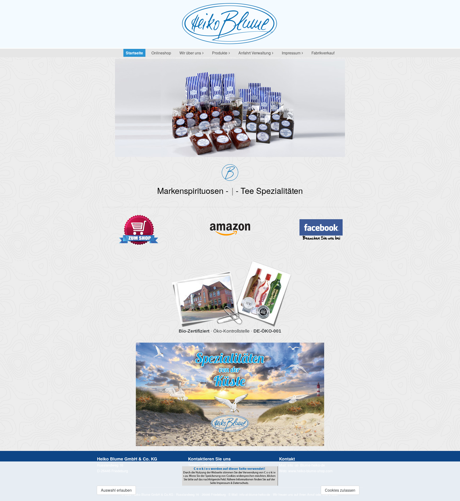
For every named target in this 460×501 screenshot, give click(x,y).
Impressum (291, 53)
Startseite (134, 53)
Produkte (219, 53)
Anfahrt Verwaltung (254, 53)
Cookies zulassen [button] (340, 490)
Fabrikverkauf (322, 53)
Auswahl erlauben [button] (116, 490)
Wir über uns (190, 53)
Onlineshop (161, 53)
